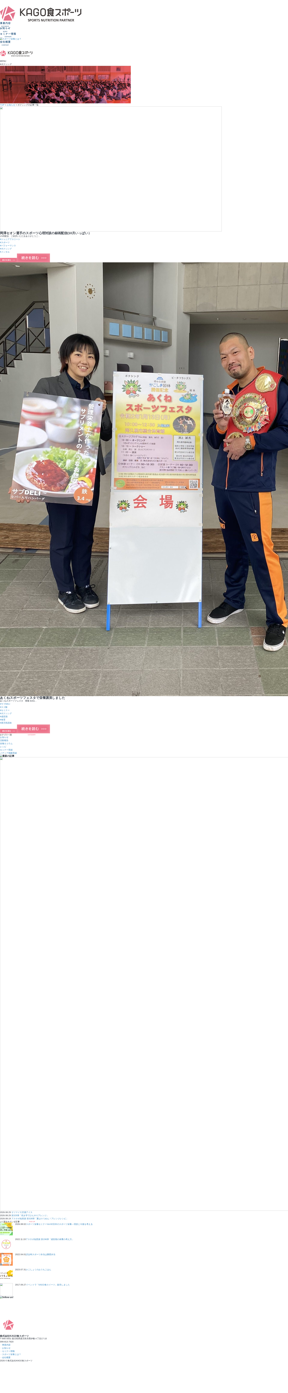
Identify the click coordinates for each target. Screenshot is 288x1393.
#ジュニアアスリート (10, 239)
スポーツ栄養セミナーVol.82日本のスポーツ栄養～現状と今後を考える (59, 1224)
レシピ (3, 746)
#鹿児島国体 (6, 723)
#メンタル (5, 252)
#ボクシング (6, 248)
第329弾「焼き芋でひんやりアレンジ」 (30, 1215)
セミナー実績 (6, 750)
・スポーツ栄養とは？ (10, 1354)
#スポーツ (5, 242)
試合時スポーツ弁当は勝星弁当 (40, 1254)
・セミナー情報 (7, 1351)
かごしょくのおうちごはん (38, 1269)
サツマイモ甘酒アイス (21, 1212)
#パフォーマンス (8, 245)
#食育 (2, 719)
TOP (2, 105)
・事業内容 (5, 1345)
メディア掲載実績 (8, 753)
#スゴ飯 (4, 707)
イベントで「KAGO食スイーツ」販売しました (48, 1285)
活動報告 (4, 740)
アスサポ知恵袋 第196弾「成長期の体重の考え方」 (50, 1239)
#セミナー (5, 710)
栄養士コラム (6, 743)
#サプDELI (5, 704)
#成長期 (4, 716)
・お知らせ (5, 1348)
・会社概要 (5, 1357)
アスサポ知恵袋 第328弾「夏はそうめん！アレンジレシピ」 (39, 1218)
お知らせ (11, 105)
